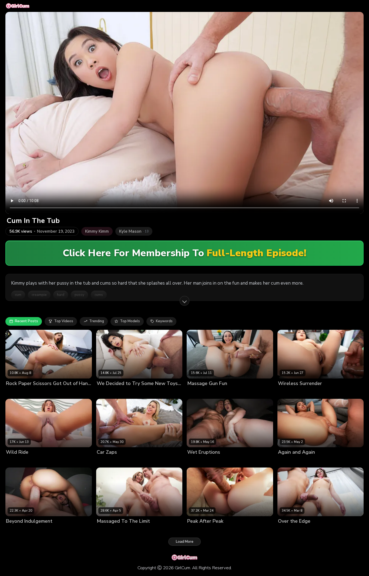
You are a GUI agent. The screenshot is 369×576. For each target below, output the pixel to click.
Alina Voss (196, 461)
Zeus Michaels (311, 392)
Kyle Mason (129, 392)
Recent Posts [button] (26, 321)
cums (99, 294)
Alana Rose (288, 530)
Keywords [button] (164, 321)
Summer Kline (108, 461)
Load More (184, 541)
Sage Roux (40, 461)
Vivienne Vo (288, 461)
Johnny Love (310, 530)
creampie (39, 294)
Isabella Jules (17, 461)
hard (60, 294)
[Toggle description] (184, 301)
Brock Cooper (219, 461)
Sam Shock (130, 530)
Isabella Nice (108, 530)
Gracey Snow (198, 530)
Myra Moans (16, 392)
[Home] (17, 6)
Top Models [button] (130, 321)
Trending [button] (96, 321)
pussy (79, 294)
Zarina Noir (287, 392)
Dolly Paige (197, 392)
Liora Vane (15, 530)
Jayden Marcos (41, 392)
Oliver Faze (132, 461)
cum (18, 294)
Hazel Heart (107, 392)
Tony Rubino (311, 461)
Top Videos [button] (63, 321)
